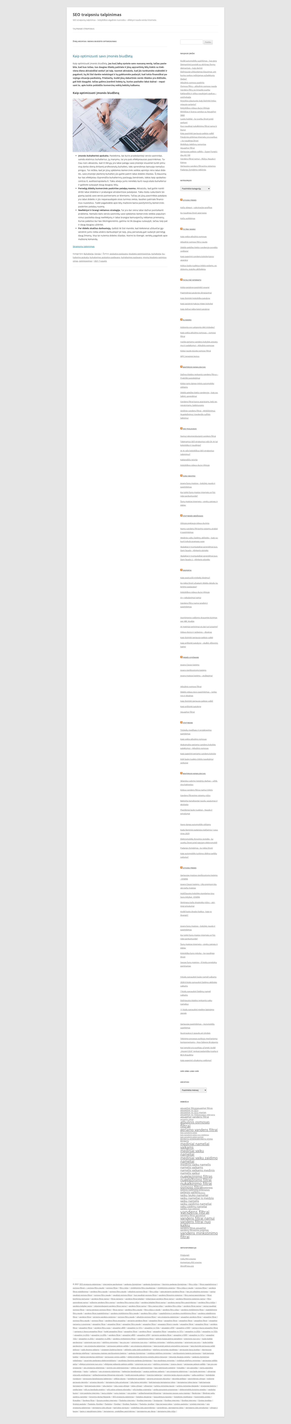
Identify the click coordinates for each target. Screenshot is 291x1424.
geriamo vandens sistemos (104, 1317)
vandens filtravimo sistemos (194, 1230)
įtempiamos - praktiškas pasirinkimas (119, 1411)
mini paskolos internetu (90, 1393)
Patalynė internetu (192, 280)
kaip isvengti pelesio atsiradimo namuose (171, 1346)
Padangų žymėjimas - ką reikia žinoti (196, 848)
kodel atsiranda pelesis (135, 1375)
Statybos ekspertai (144, 1396)
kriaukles (181, 1367)
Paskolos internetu (127, 1400)
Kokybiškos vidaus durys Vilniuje (195, 108)
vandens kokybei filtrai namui (153, 1302)
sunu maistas (119, 1393)
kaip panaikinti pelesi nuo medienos (194, 1135)
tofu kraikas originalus (142, 1389)
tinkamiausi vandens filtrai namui (160, 1298)
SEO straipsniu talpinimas (90, 1284)
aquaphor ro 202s (86, 1338)
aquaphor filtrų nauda (131, 1324)
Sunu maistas (189, 476)
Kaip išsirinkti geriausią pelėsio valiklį (196, 637)
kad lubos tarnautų (121, 1407)
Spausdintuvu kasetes (163, 1396)
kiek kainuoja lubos (93, 1386)
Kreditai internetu (144, 1400)
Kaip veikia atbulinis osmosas (193, 236)
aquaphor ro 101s (189, 1110)
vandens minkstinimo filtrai (199, 1234)
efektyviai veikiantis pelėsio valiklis (118, 1364)
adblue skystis (120, 1378)
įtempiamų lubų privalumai (197, 1407)
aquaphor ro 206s (103, 1338)
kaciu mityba (107, 1393)
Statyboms (188, 723)
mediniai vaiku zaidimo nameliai (199, 1159)
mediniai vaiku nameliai (192, 1152)
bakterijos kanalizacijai (131, 1371)
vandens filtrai (194, 1212)
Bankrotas (196, 1393)
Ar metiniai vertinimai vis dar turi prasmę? (199, 626)
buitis (86, 1371)
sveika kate (77, 1389)
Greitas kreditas (205, 1400)
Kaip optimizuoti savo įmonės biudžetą (102, 56)
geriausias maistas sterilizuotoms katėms (108, 1353)
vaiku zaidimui (198, 1375)
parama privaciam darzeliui (158, 1378)
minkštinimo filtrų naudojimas (143, 1288)
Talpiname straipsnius (83, 29)
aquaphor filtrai (188, 1108)
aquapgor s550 (168, 1327)
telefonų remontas (110, 1342)
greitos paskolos (181, 1404)
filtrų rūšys (193, 1284)
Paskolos (108, 1404)
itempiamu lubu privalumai (117, 1382)
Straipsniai (158, 1400)
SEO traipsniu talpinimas (97, 14)
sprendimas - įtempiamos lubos (170, 1407)
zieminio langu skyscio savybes (177, 1375)
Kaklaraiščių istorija (188, 459)
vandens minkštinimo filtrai (192, 1309)
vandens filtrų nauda (98, 1291)
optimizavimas (85, 261)
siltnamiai (148, 1386)
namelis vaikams (191, 1167)
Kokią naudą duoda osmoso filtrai (195, 350)
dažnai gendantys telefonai (91, 1356)
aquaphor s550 (143, 1335)
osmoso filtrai (191, 1187)
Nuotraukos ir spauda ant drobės (195, 1033)
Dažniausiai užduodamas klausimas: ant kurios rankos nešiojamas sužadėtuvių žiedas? (198, 75)
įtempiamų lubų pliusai (101, 1407)
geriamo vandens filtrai (199, 1129)
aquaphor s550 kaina (206, 1115)
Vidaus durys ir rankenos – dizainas (196, 632)
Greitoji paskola (79, 1404)
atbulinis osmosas (195, 1122)
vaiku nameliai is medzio (197, 1198)
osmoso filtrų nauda (95, 1288)
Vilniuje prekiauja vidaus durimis (194, 523)
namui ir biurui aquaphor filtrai (205, 1327)
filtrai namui (118, 1309)
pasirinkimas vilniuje (196, 1378)
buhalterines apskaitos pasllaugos (105, 257)
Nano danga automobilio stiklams (195, 824)
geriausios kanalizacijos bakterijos (97, 1378)
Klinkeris (187, 320)
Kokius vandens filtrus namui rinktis (196, 790)
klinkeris (184, 1141)
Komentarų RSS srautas (191, 1262)
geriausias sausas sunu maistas (176, 1393)
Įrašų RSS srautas (188, 1258)
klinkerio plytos (205, 1138)
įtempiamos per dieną (146, 1411)
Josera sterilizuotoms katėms (193, 670)
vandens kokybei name (82, 1306)
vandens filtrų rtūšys (206, 1302)
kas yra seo (124, 1342)
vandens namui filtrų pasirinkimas (182, 1302)
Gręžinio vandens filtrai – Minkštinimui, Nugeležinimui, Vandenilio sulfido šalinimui (197, 414)
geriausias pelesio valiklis (195, 1364)
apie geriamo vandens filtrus (172, 1291)
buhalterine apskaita (136, 1378)
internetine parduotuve (112, 1284)
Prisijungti (184, 1255)
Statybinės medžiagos (193, 516)
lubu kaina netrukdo (138, 1382)
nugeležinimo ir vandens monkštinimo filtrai (177, 1313)
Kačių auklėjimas (187, 218)
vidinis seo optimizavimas (141, 1367)
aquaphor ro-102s (152, 1327)
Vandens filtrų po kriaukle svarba (195, 89)
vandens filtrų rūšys (173, 1306)
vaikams (93, 1371)
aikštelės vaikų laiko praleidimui (137, 1349)
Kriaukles (76, 1400)
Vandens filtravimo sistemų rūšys (195, 795)
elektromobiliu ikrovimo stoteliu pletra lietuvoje (147, 1356)
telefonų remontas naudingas (165, 1349)
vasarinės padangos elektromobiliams (100, 1360)
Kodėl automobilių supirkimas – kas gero (198, 60)
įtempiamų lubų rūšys (166, 1411)
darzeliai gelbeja (179, 1378)
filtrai (185, 1126)
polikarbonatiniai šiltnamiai (150, 1393)
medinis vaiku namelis (195, 1164)
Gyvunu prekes (189, 200)
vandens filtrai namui (197, 1218)
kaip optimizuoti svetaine (164, 1367)
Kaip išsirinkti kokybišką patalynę (195, 298)
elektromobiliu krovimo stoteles (193, 1389)
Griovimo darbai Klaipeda (99, 1396)
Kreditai (117, 1404)
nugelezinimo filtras (196, 1176)
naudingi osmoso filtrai (122, 1295)
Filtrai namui (189, 229)
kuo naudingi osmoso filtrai (145, 1295)
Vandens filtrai (88, 1400)
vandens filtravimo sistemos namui (190, 1298)
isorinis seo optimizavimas (118, 1367)
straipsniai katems (208, 1386)
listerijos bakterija (154, 1375)
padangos (208, 1187)
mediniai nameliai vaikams (194, 1145)
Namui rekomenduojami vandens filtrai (198, 436)
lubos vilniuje (136, 1386)
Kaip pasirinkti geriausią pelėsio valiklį (197, 133)
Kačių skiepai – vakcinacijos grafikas (196, 207)
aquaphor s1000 (183, 1327)
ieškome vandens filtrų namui (102, 1302)
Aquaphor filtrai (187, 148)
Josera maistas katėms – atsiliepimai (196, 675)
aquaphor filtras (204, 1108)
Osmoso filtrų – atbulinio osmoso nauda (198, 86)
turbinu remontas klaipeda (187, 1386)
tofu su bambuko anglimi (94, 1389)
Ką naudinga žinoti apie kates (193, 213)
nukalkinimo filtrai (196, 1183)
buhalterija (156, 253)
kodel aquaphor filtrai (113, 1331)
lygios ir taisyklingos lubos (91, 1411)
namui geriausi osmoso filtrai (98, 1309)
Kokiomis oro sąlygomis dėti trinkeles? (197, 327)
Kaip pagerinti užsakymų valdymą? (196, 1060)
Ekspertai (187, 570)
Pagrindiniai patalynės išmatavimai (196, 292)
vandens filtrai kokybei (134, 1298)
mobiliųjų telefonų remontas (159, 1353)
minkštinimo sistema (166, 1288)
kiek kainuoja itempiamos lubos (162, 1382)
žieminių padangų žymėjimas (174, 1284)
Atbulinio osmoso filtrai (190, 686)
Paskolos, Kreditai (95, 1404)
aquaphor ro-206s (99, 1335)
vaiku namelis (189, 1201)
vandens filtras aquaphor (193, 1228)
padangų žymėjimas (132, 1284)
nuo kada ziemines (197, 1371)
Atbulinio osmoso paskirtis (192, 82)
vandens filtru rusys (102, 1327)
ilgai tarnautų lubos (164, 1404)
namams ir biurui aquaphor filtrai (88, 1331)
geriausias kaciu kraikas (190, 1349)
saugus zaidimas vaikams (154, 1371)
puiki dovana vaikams (90, 1349)
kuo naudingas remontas (164, 1360)
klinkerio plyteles (188, 1138)
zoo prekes (132, 1393)
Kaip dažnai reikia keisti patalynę (194, 309)
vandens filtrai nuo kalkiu (195, 1223)
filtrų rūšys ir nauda (185, 1288)
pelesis (202, 1193)
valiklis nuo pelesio (190, 1208)
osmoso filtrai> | (80, 1288)
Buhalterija (89, 253)
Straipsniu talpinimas (84, 246)
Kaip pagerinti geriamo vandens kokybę (198, 753)
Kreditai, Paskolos (130, 1404)
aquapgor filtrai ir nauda (168, 1324)
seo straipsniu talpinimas (168, 1317)
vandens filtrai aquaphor (193, 1215)
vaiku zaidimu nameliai (193, 1206)
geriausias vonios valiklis (115, 1356)
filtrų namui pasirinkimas (194, 1295)
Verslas (97, 253)
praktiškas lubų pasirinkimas (143, 1407)
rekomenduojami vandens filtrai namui (110, 1306)
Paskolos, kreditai (146, 1404)
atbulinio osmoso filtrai (137, 1291)
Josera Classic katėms (189, 664)
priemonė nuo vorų (92, 1342)
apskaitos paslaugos (119, 253)
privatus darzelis (97, 1382)
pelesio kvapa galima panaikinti (169, 1338)
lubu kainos (107, 1386)
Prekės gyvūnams (191, 657)
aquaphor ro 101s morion (193, 1112)
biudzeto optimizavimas (140, 253)
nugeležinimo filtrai (196, 1179)
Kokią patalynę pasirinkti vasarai (194, 287)
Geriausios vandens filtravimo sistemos (198, 166)
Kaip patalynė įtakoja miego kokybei (196, 303)
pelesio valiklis (190, 1192)
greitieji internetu (197, 1404)
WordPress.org (187, 1266)
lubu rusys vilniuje (121, 1386)
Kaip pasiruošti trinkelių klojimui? (195, 577)
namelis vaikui (190, 1173)
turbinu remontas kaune (164, 1386)
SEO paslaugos (190, 429)
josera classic (176, 1364)
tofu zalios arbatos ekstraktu (119, 1389)
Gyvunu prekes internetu (107, 1400)
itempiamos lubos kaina (187, 1382)
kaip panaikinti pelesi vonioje (191, 1137)
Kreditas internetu (172, 1400)
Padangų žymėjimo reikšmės (193, 169)
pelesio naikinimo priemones (195, 1189)
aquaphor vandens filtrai (194, 1117)
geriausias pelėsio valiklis (118, 1346)
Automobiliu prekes (202, 1396)
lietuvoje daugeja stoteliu (179, 1356)
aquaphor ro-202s (192, 1331)
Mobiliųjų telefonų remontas (193, 144)
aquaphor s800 (119, 1327)
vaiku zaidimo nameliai (196, 1204)
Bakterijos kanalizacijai (194, 367)
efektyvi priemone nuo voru (90, 1364)
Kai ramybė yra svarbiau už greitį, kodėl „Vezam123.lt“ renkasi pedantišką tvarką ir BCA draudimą (199, 1051)
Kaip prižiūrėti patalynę (190, 706)
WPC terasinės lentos (189, 356)
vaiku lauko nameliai (194, 1195)
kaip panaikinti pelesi (188, 1133)
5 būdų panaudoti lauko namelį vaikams (198, 976)
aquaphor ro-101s (134, 1327)
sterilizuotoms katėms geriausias (187, 1353)
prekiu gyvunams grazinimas (165, 1389)
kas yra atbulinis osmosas (197, 1291)
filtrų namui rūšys (155, 1306)
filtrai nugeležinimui (208, 1284)
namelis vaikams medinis (197, 1170)
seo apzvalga (192, 1367)
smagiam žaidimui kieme (111, 1349)
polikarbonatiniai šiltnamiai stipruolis (108, 1375)
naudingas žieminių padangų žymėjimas (135, 1360)
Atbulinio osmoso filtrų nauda (193, 242)
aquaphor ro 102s (189, 1114)
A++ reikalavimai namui (190, 597)
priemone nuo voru (192, 1338)
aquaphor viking (186, 1119)
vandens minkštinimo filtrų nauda (125, 1313)
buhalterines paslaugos (131, 257)
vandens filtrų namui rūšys (128, 1302)
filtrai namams (117, 1298)
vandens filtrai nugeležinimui (96, 1313)
